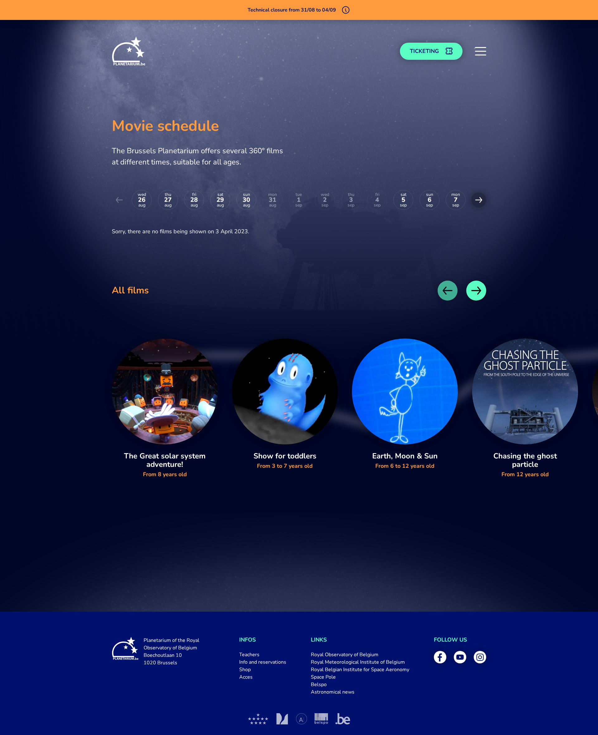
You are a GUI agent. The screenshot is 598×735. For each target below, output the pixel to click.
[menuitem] (262, 654)
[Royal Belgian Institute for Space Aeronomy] (301, 718)
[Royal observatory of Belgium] (258, 718)
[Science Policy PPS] (321, 718)
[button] (480, 51)
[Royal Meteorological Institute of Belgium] (282, 718)
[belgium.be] (342, 718)
